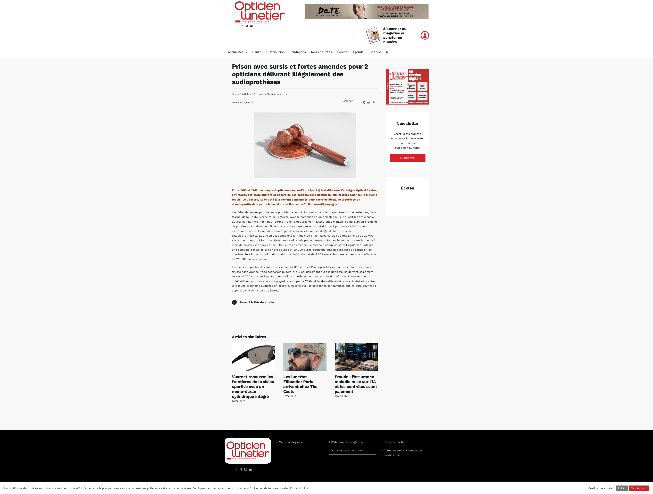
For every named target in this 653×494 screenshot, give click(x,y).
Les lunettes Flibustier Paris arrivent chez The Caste (300, 384)
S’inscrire (407, 158)
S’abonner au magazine (347, 442)
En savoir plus (299, 488)
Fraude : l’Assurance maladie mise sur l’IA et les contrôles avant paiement (356, 384)
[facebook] (242, 26)
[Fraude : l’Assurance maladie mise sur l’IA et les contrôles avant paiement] (356, 344)
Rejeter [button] (622, 488)
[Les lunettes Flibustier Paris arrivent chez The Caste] (304, 344)
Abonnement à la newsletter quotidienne (403, 453)
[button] (387, 52)
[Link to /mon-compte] (425, 35)
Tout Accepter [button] (639, 488)
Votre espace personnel (347, 450)
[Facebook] (359, 102)
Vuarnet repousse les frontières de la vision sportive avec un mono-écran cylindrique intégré (253, 386)
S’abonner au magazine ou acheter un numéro (394, 35)
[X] (364, 102)
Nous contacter (394, 442)
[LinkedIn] (369, 102)
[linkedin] (251, 26)
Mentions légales (290, 442)
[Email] (375, 102)
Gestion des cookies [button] (601, 488)
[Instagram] (245, 469)
